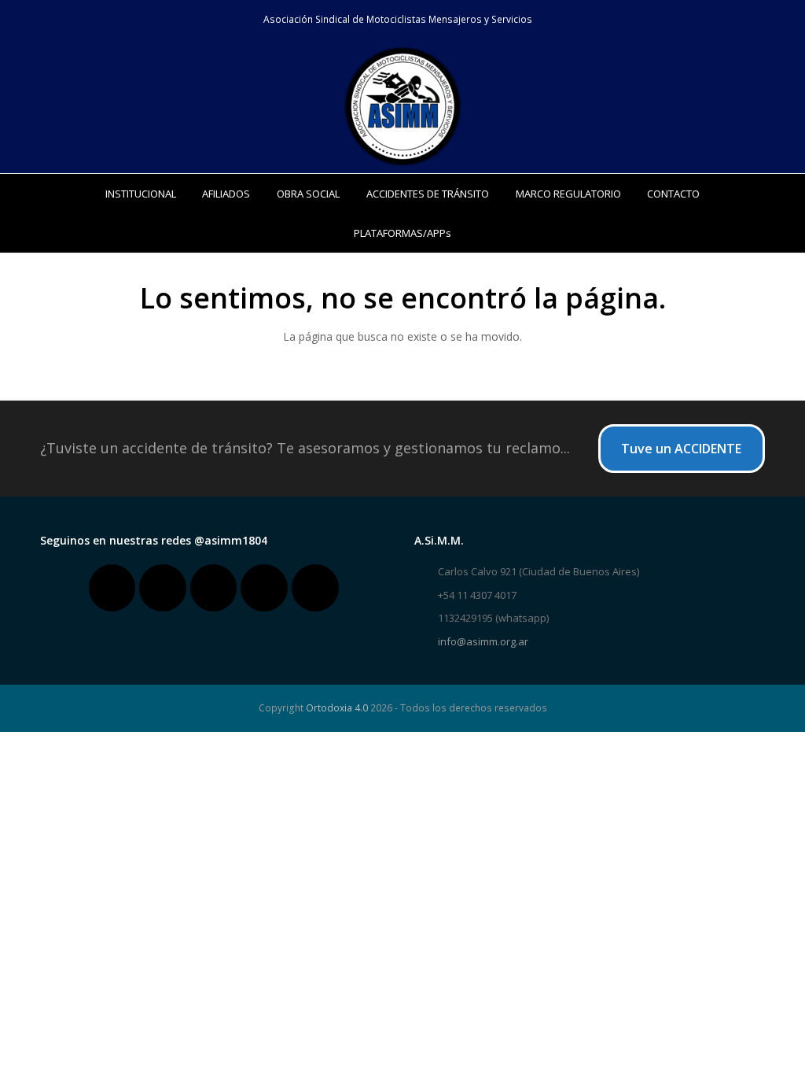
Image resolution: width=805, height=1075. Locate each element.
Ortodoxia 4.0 (337, 708)
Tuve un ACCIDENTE (681, 448)
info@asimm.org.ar (483, 641)
